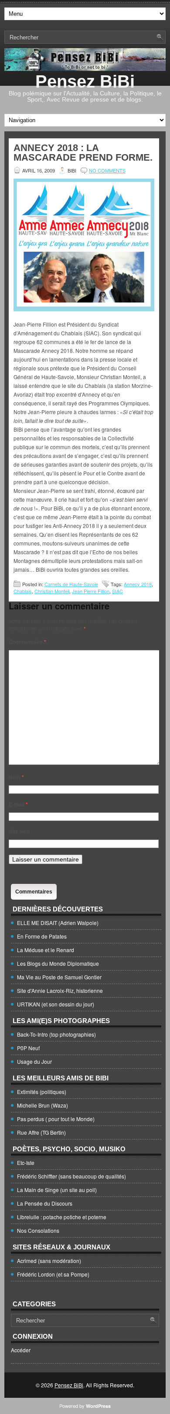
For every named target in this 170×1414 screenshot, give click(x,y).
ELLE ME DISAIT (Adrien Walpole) (58, 922)
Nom (16, 777)
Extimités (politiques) (41, 1091)
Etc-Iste (25, 1162)
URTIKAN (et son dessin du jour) (55, 1004)
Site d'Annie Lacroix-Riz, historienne (60, 990)
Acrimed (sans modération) (49, 1260)
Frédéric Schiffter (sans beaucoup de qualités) (71, 1176)
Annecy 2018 (138, 583)
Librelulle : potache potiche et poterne (61, 1217)
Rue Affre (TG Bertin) (41, 1132)
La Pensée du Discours (44, 1203)
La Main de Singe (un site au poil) (57, 1189)
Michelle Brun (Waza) (42, 1105)
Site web (19, 831)
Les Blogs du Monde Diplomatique (58, 963)
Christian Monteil (51, 590)
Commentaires (33, 892)
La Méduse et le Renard (45, 949)
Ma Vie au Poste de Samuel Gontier (59, 977)
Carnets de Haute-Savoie (71, 583)
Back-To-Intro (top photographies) (56, 1034)
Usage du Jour (34, 1061)
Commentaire (27, 642)
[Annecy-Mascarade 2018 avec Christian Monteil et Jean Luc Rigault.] (84, 309)
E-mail (18, 804)
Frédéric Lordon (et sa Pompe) (53, 1274)
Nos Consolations (38, 1230)
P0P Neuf (28, 1048)
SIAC (117, 590)
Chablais (23, 590)
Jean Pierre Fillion (90, 590)
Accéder (21, 1350)
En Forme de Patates (42, 936)
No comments (107, 170)
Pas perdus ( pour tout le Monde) (56, 1118)
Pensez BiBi (85, 81)
